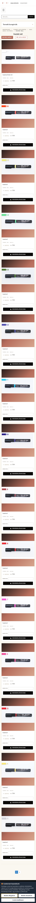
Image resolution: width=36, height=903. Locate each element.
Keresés (31, 16)
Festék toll (5, 129)
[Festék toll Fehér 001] (18, 56)
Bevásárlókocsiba (19, 90)
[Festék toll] (18, 111)
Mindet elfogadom (9, 895)
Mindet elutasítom (26, 895)
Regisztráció (23, 3)
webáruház (6, 29)
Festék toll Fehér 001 (8, 75)
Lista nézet (22, 37)
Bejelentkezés (15, 3)
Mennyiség (5, 85)
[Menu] (3, 10)
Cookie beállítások (18, 900)
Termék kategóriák (19, 29)
